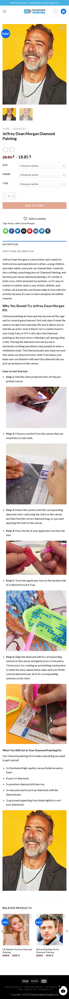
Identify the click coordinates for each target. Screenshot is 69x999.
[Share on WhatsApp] (5, 231)
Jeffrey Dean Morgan (25, 223)
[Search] (55, 11)
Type (5, 183)
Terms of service (34, 987)
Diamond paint (35, 350)
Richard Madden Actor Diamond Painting (47, 951)
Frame (7, 174)
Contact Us (44, 989)
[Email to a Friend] (23, 231)
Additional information (18, 251)
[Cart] (63, 11)
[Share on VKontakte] (36, 231)
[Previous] (8, 64)
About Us (30, 989)
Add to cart (34, 205)
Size (5, 165)
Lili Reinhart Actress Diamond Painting (17, 951)
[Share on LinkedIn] (42, 231)
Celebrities (19, 128)
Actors (11, 223)
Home (6, 128)
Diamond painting (18, 755)
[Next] (61, 64)
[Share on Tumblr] (48, 231)
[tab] (34, 244)
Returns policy (54, 987)
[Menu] (5, 11)
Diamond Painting (50, 272)
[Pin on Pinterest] (29, 231)
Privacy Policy (13, 987)
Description (10, 244)
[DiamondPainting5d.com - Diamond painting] (34, 11)
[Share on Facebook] (11, 231)
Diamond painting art (15, 316)
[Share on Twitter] (17, 231)
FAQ (21, 989)
